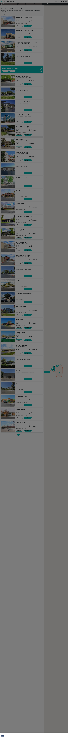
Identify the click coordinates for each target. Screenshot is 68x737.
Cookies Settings (52, 734)
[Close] (67, 735)
